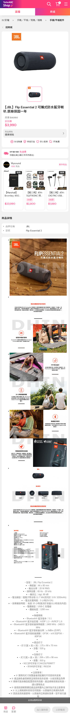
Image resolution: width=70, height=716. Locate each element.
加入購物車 (42, 709)
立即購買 (60, 709)
